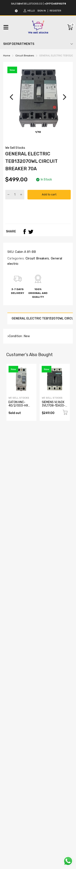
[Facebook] (24, 231)
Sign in (41, 10)
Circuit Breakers (36, 258)
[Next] (64, 97)
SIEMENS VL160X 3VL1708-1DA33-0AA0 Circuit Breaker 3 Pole (53, 407)
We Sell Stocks (15, 148)
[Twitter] (30, 231)
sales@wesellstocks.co (26, 3)
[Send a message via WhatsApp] (68, 861)
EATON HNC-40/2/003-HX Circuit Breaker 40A (18, 407)
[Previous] (11, 97)
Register (55, 10)
